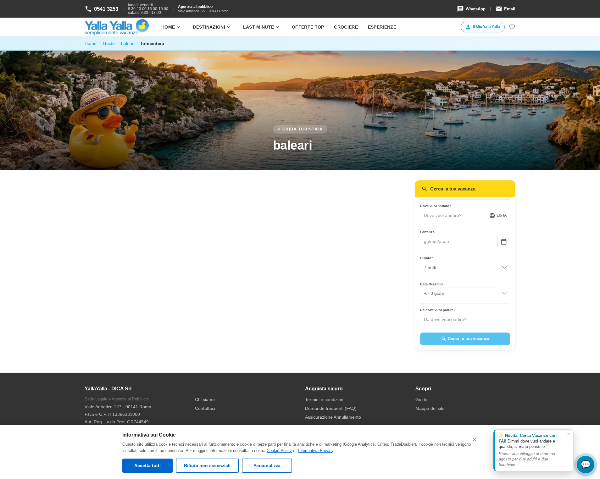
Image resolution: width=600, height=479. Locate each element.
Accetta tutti (147, 465)
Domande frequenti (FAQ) (331, 408)
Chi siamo (205, 399)
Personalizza (267, 465)
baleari (128, 43)
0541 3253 (101, 9)
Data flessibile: (432, 284)
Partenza (427, 232)
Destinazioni (212, 27)
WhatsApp (471, 8)
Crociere (346, 27)
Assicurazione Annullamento (333, 417)
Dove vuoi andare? (435, 206)
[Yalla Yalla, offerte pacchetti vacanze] (117, 27)
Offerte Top (308, 27)
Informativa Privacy (315, 450)
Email (505, 8)
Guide (109, 43)
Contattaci (205, 408)
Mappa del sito (430, 408)
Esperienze (382, 27)
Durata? (426, 258)
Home (171, 27)
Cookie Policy (279, 450)
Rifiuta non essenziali (207, 465)
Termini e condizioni (324, 399)
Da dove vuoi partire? (438, 310)
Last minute (261, 27)
